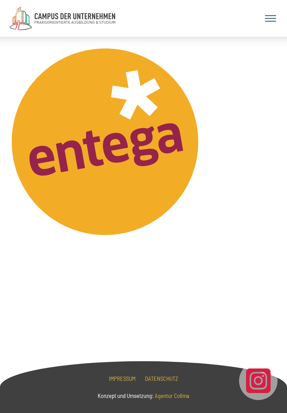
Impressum (122, 378)
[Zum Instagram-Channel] (258, 381)
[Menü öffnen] (271, 18)
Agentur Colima (171, 395)
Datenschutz (161, 378)
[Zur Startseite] (62, 18)
